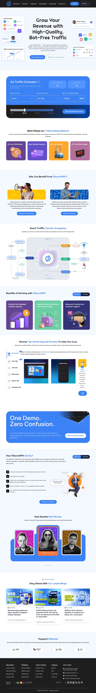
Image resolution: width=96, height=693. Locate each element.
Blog (52, 671)
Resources (61, 3)
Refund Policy (39, 677)
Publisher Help (24, 674)
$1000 (37, 113)
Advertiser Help (10, 674)
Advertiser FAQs (10, 677)
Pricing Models (43, 3)
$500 (24, 113)
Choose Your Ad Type (42, 93)
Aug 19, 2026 (12, 607)
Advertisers (16, 3)
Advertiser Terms (40, 668)
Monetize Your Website (56, 57)
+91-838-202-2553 (69, 675)
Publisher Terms (40, 671)
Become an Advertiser (48, 502)
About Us (53, 668)
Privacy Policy (39, 674)
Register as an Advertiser (26, 213)
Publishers (34, 3)
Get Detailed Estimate (74, 111)
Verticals (24, 3)
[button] (39, 82)
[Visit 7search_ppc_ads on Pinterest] (82, 682)
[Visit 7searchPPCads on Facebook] (68, 682)
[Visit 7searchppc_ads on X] (76, 682)
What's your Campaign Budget (70, 93)
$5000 (51, 113)
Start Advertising (37, 57)
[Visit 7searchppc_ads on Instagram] (71, 682)
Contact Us (54, 677)
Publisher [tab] (85, 294)
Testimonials (52, 3)
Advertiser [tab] (77, 294)
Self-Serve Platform (11, 671)
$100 (12, 113)
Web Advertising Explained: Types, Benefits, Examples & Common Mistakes (18, 613)
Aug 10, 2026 (40, 607)
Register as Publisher (69, 213)
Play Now (82, 393)
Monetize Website (25, 668)
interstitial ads (44, 352)
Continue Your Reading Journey (16, 620)
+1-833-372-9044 (68, 678)
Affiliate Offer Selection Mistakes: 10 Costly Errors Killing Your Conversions (74, 613)
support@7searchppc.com (71, 673)
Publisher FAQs (25, 677)
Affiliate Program (25, 671)
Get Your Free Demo (76, 435)
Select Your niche (15, 93)
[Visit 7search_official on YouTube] (79, 682)
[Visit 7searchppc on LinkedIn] (73, 682)
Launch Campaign (10, 668)
